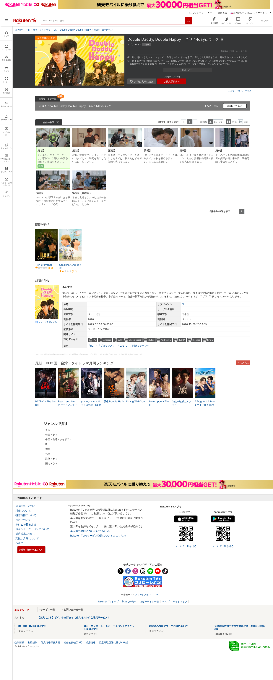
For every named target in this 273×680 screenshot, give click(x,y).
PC (94, 340)
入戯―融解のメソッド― (181, 403)
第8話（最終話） (82, 193)
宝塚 (47, 429)
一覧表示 (228, 121)
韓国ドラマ (51, 434)
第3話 (111, 150)
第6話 (218, 150)
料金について (23, 510)
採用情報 (90, 642)
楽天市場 (222, 12)
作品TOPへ (187, 69)
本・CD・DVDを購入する (32, 625)
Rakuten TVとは (25, 505)
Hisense (196, 340)
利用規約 (32, 642)
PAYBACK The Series (45, 403)
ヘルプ (231, 91)
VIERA (151, 340)
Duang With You (135, 401)
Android (107, 340)
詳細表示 (240, 121)
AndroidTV (166, 340)
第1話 (41, 150)
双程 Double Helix (114, 401)
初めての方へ (129, 601)
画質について (23, 519)
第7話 (39, 193)
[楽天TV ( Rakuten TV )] (25, 22)
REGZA (181, 340)
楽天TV (19, 29)
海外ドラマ (51, 458)
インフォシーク (196, 12)
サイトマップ (180, 601)
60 (215, 121)
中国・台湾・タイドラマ (58, 439)
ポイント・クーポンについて (32, 529)
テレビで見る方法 (25, 524)
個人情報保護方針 (50, 642)
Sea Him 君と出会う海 (70, 266)
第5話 (183, 150)
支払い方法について (27, 538)
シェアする (246, 91)
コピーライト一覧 (149, 601)
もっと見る (243, 362)
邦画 (47, 453)
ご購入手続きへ (171, 81)
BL (183, 304)
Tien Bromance (44, 264)
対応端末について (25, 533)
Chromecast (135, 340)
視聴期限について (25, 515)
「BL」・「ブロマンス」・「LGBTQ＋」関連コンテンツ (118, 345)
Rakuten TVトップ (108, 601)
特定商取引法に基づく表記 (113, 642)
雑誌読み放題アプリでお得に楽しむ (168, 625)
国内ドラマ (51, 463)
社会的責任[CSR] (73, 642)
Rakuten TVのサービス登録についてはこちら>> (98, 535)
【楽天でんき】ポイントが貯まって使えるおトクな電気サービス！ (74, 617)
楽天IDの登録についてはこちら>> (90, 530)
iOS (120, 340)
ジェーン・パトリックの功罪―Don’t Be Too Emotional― (91, 405)
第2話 (75, 150)
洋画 (47, 448)
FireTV (210, 340)
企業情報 (19, 642)
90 (220, 121)
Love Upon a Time (159, 403)
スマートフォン (143, 594)
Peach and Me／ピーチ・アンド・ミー (67, 405)
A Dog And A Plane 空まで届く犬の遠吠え (205, 405)
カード (210, 12)
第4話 (147, 150)
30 (210, 121)
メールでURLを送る (185, 546)
